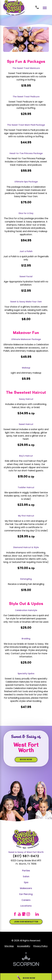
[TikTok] (33, 914)
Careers (26, 900)
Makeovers (26, 888)
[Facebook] (15, 914)
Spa (26, 882)
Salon (26, 877)
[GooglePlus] (24, 914)
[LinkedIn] (37, 914)
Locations (26, 906)
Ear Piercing (26, 894)
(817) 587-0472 (26, 856)
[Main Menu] (45, 8)
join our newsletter (26, 922)
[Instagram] (28, 914)
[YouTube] (19, 914)
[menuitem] (26, 871)
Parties (26, 871)
